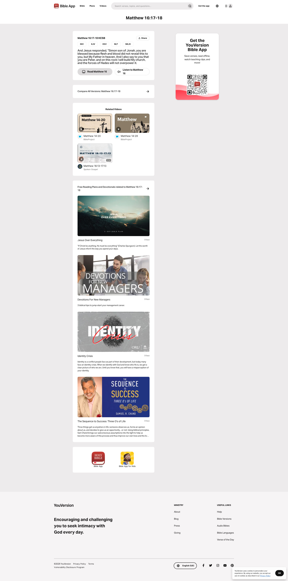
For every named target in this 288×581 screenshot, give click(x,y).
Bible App (98, 466)
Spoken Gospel (91, 169)
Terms (91, 564)
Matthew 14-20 (95, 135)
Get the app (203, 6)
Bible (82, 6)
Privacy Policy (79, 564)
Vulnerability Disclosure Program (69, 567)
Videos (103, 6)
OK (279, 573)
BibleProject (89, 139)
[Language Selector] (217, 6)
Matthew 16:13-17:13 (98, 165)
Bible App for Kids (127, 466)
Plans (92, 6)
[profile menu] (228, 6)
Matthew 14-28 (132, 135)
